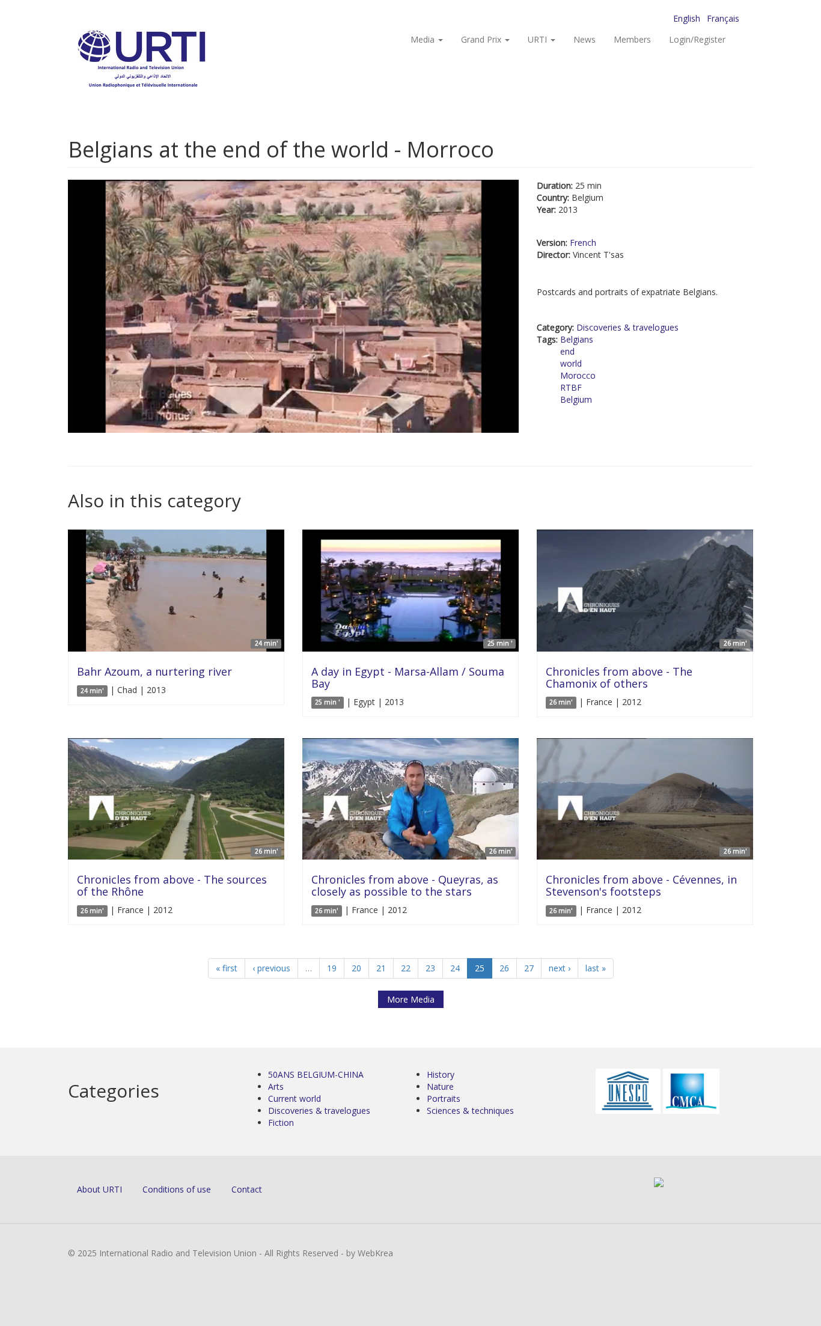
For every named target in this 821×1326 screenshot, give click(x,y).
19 (332, 968)
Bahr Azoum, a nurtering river (154, 671)
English (686, 18)
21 (381, 968)
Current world (294, 1098)
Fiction (281, 1122)
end (567, 351)
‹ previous (271, 968)
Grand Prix (482, 39)
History (440, 1074)
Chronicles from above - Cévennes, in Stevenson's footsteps (641, 885)
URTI (538, 39)
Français (723, 18)
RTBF (571, 387)
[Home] (166, 60)
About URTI (99, 1189)
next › (559, 968)
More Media (411, 999)
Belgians (576, 339)
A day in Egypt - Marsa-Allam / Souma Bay (407, 677)
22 (405, 968)
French (583, 242)
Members (632, 39)
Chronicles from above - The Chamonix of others (619, 677)
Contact (246, 1189)
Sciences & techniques (470, 1110)
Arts (276, 1086)
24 (455, 968)
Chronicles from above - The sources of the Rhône (172, 885)
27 (529, 968)
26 (504, 968)
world (571, 363)
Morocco (578, 375)
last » (595, 968)
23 (430, 968)
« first (226, 968)
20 (356, 968)
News (584, 39)
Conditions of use (176, 1189)
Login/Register (697, 39)
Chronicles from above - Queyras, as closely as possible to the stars (404, 885)
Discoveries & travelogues (627, 327)
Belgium (576, 399)
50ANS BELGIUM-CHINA (316, 1074)
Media (423, 39)
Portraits (443, 1098)
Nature (440, 1086)
